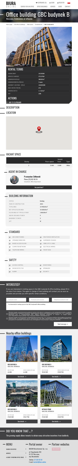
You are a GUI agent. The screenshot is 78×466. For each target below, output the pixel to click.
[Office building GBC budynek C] (22, 393)
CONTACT (67, 6)
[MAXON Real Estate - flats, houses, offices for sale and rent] (56, 449)
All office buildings (19, 24)
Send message (62, 324)
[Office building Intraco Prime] (56, 393)
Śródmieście (38, 24)
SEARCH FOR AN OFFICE (27, 6)
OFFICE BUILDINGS (42, 6)
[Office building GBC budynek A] (22, 349)
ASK (52, 165)
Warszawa (30, 24)
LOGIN (52, 3)
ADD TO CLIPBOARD (14, 102)
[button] (39, 130)
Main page (9, 24)
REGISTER (61, 3)
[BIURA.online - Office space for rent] (11, 4)
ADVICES (52, 6)
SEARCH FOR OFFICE (11, 449)
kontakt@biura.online (39, 462)
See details (21, 376)
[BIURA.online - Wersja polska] (69, 3)
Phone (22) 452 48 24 (30, 179)
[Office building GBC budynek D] (56, 349)
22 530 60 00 (38, 460)
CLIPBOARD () (41, 3)
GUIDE (60, 6)
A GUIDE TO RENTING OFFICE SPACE (15, 457)
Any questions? (39, 187)
